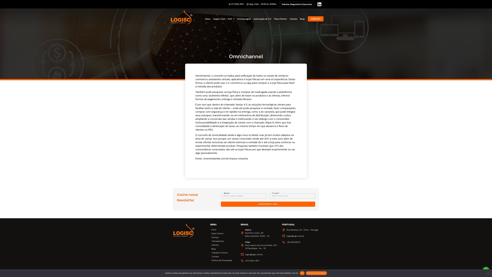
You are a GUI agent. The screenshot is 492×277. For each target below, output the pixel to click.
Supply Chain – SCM (222, 18)
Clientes (293, 18)
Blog (302, 18)
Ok (302, 273)
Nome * (227, 193)
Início (214, 229)
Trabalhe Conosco (220, 252)
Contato (215, 256)
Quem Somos (217, 233)
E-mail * (276, 193)
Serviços (215, 237)
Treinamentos (218, 241)
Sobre (207, 18)
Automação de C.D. (262, 18)
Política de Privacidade (222, 260)
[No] (488, 273)
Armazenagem (244, 18)
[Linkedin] (319, 4)
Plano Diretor (280, 18)
